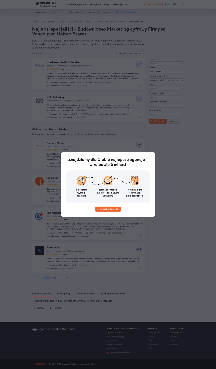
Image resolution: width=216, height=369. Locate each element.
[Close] (152, 155)
